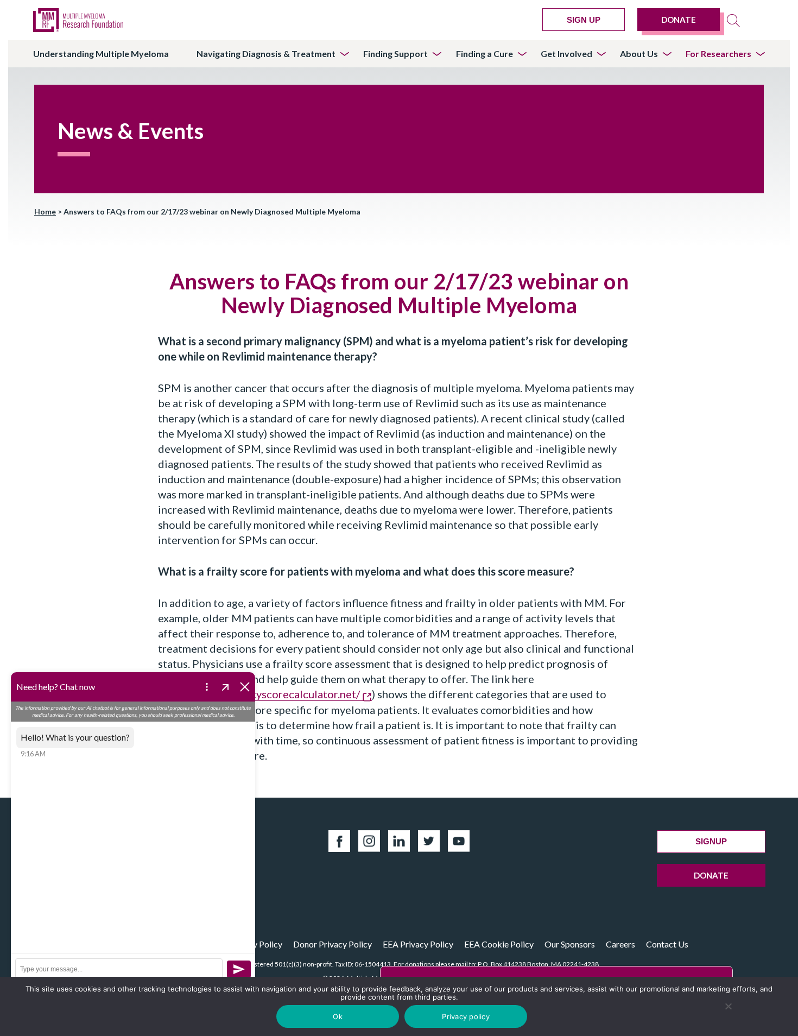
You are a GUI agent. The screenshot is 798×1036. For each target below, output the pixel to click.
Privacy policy (466, 1016)
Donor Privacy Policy (332, 944)
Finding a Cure (484, 53)
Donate (678, 19)
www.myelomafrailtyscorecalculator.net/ (260, 693)
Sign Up (583, 19)
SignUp (711, 841)
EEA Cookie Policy (499, 944)
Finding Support (395, 53)
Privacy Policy (255, 944)
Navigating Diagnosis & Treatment (266, 53)
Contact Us (667, 944)
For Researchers (718, 53)
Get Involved (566, 53)
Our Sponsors (569, 944)
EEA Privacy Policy (418, 944)
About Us (639, 53)
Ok (338, 1016)
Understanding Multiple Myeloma (101, 53)
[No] (728, 1006)
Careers (620, 944)
